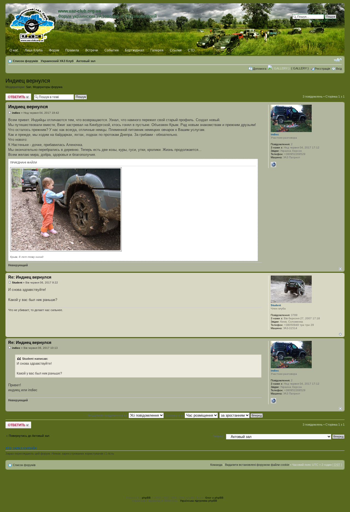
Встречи (91, 50)
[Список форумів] (32, 24)
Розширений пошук (323, 20)
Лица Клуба (34, 50)
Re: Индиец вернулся (29, 277)
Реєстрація (322, 68)
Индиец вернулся (27, 81)
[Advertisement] (175, 482)
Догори (340, 268)
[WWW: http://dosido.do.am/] (273, 164)
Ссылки (176, 50)
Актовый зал (85, 61)
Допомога (259, 68)
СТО (191, 50)
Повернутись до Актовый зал (29, 435)
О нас (14, 50)
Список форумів (25, 61)
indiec (16, 112)
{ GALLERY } (300, 68)
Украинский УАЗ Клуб (57, 61)
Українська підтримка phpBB (198, 500)
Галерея (157, 50)
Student (17, 282)
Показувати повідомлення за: (108, 415)
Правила (72, 50)
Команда (216, 464)
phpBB (146, 497)
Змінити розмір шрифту (338, 59)
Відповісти (12, 95)
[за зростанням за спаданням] (241, 415)
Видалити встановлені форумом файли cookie (257, 464)
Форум (54, 50)
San (28, 87)
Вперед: (218, 436)
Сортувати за (175, 415)
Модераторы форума (47, 87)
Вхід (339, 68)
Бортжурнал (134, 50)
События (111, 50)
